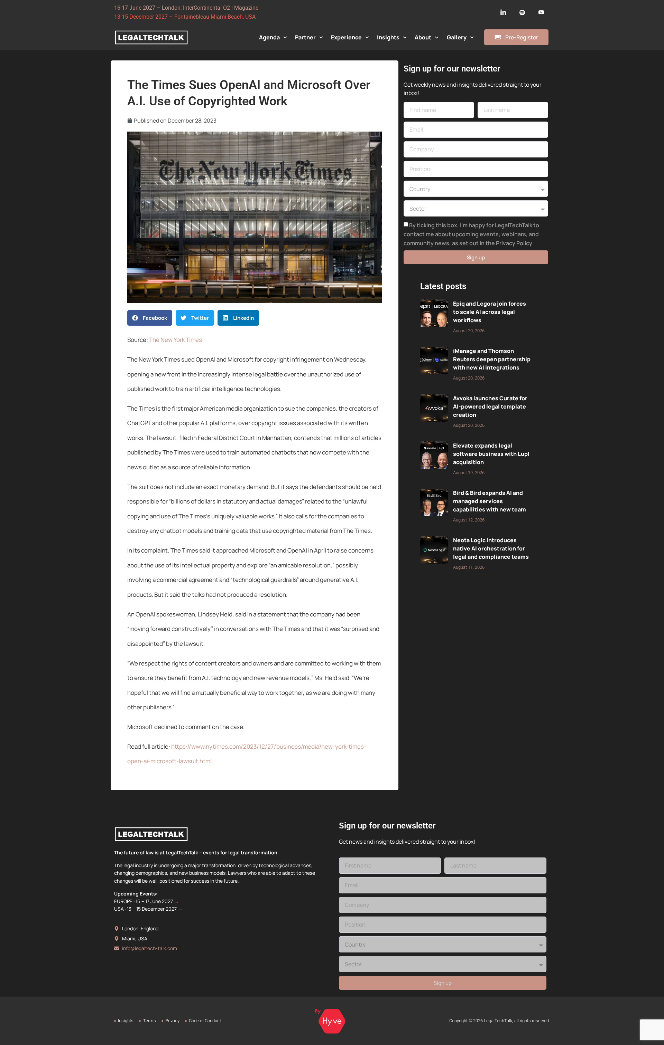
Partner (305, 37)
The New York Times (175, 340)
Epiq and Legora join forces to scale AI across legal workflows (489, 312)
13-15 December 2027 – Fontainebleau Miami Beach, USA (185, 16)
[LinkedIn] (503, 12)
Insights (388, 37)
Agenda (269, 37)
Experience (346, 37)
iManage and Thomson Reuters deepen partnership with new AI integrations (492, 359)
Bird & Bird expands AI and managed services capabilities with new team (489, 501)
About (423, 37)
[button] (149, 318)
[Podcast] (522, 12)
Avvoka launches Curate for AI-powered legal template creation (490, 406)
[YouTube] (541, 12)
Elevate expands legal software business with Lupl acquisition (491, 454)
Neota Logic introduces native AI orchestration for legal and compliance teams (491, 548)
